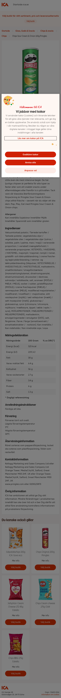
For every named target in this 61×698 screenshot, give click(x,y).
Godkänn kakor (30, 154)
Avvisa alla (30, 162)
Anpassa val (30, 170)
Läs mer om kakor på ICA (30, 138)
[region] (31, 135)
